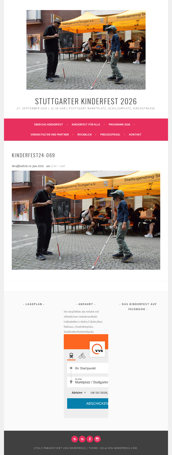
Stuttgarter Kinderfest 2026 (86, 100)
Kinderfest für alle (86, 124)
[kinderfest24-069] (86, 268)
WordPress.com (125, 448)
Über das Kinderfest (48, 124)
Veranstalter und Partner (50, 134)
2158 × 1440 (58, 166)
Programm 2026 (119, 124)
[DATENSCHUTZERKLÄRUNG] (82, 439)
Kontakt (135, 134)
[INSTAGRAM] (97, 439)
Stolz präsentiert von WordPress (60, 448)
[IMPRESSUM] (74, 439)
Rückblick (84, 134)
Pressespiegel (110, 134)
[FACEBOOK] (89, 439)
